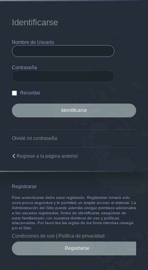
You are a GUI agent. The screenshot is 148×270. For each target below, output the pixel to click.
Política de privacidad (81, 236)
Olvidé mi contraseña (34, 138)
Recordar (29, 93)
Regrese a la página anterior (47, 156)
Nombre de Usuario (33, 42)
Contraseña (24, 67)
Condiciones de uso (33, 236)
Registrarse (77, 248)
